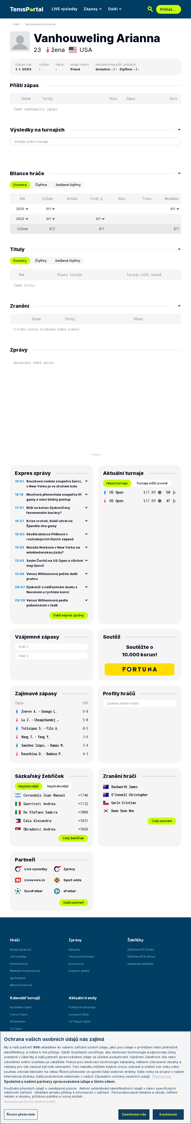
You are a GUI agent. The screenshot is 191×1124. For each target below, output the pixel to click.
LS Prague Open (80, 1021)
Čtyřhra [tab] (41, 185)
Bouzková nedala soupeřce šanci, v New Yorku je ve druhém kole (54, 483)
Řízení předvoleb (21, 1114)
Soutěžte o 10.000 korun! (139, 651)
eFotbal (69, 891)
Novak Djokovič (20, 949)
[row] (95, 209)
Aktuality (74, 949)
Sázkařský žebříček (140, 964)
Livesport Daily (79, 1014)
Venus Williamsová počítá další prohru (52, 576)
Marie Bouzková (21, 985)
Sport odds (72, 880)
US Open (16, 1028)
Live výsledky (35, 869)
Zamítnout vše (134, 1114)
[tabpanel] (95, 213)
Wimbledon (17, 1021)
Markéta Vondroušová (25, 971)
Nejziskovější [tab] (28, 786)
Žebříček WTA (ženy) (141, 956)
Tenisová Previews (81, 956)
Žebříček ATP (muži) (140, 949)
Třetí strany (161, 1076)
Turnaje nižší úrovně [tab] (152, 483)
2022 (20, 219)
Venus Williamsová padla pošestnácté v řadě (47, 602)
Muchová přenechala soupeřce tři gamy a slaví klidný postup (54, 496)
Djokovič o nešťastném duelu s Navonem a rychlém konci (51, 589)
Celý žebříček (73, 838)
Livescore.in (34, 880)
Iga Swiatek (17, 978)
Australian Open (21, 1007)
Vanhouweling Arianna (40, 24)
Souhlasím (168, 1114)
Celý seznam (162, 821)
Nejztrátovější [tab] (57, 786)
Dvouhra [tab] (20, 185)
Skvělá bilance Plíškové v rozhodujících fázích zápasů (50, 536)
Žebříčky (135, 940)
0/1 (48, 209)
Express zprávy (79, 971)
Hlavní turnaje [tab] (117, 483)
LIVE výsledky (65, 9)
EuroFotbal (33, 891)
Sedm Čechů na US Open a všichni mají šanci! (54, 563)
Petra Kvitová (19, 964)
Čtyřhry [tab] (41, 261)
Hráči (16, 24)
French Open (19, 1014)
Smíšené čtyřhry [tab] (68, 185)
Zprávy (69, 869)
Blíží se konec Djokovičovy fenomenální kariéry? (48, 510)
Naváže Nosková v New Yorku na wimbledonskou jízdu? (53, 549)
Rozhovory (76, 964)
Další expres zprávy (68, 615)
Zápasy (91, 9)
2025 (20, 209)
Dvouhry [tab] (19, 261)
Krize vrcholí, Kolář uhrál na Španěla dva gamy (49, 523)
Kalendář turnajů (25, 997)
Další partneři (73, 902)
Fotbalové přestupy (82, 1007)
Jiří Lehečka (18, 956)
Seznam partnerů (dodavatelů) (29, 1102)
